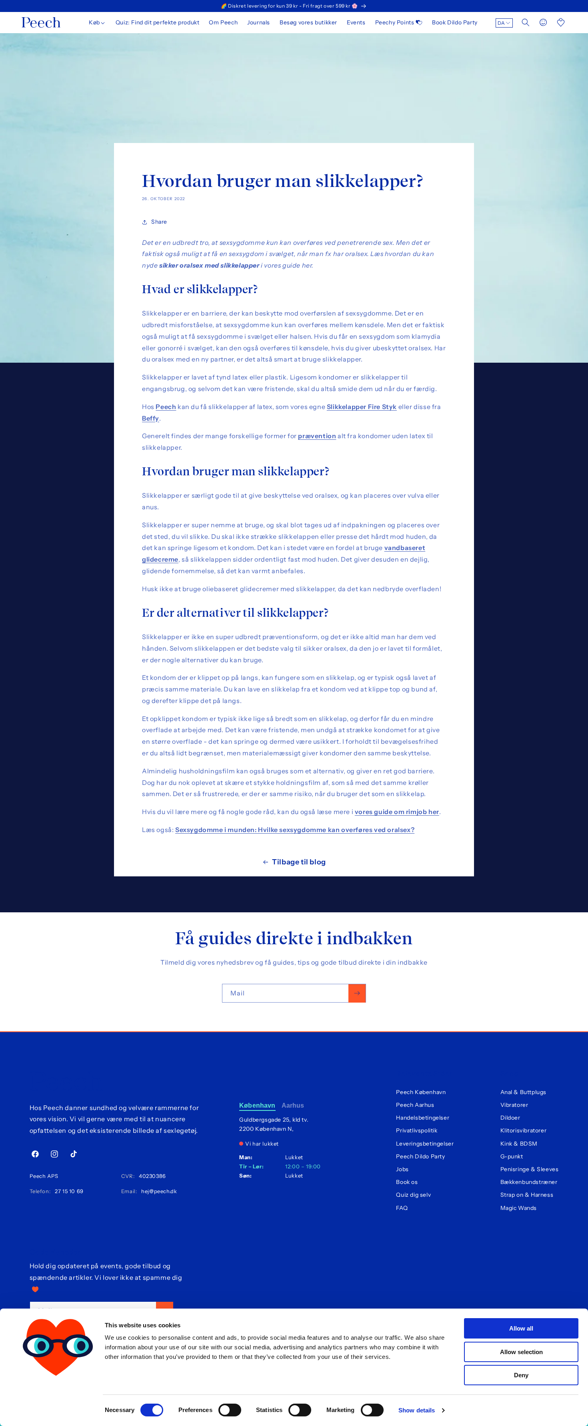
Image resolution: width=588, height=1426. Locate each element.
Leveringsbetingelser (425, 1143)
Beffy (150, 418)
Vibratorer (514, 1104)
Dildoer (510, 1117)
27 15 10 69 (68, 1191)
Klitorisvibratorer (523, 1130)
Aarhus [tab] (293, 1105)
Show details (416, 1410)
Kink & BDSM (519, 1143)
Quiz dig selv (413, 1194)
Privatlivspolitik (416, 1130)
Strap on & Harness (527, 1194)
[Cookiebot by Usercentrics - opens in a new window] (58, 1410)
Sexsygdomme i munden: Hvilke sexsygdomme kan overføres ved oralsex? (294, 830)
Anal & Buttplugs (523, 1092)
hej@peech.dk (157, 1191)
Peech (166, 407)
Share (159, 221)
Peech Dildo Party (420, 1156)
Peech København (421, 1092)
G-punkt (511, 1156)
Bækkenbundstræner (529, 1182)
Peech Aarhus (415, 1104)
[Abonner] (357, 993)
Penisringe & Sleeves (529, 1169)
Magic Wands (518, 1208)
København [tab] (257, 1105)
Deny (521, 1375)
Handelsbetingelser (422, 1117)
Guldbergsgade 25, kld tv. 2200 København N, (273, 1124)
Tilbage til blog (299, 862)
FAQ (402, 1208)
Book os (407, 1182)
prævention (317, 436)
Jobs (402, 1169)
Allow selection (521, 1352)
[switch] (229, 1410)
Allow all (521, 1328)
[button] (97, 22)
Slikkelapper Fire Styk (362, 407)
